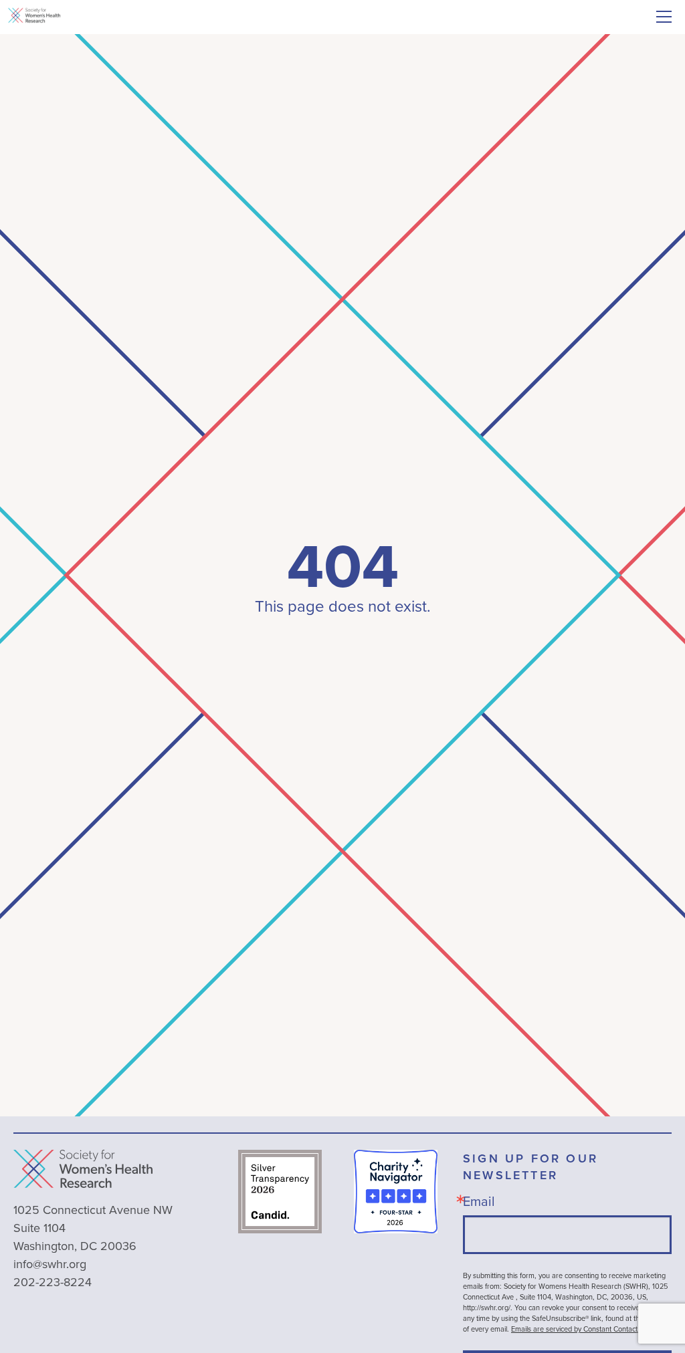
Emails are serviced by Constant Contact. (575, 1329)
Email (479, 1201)
